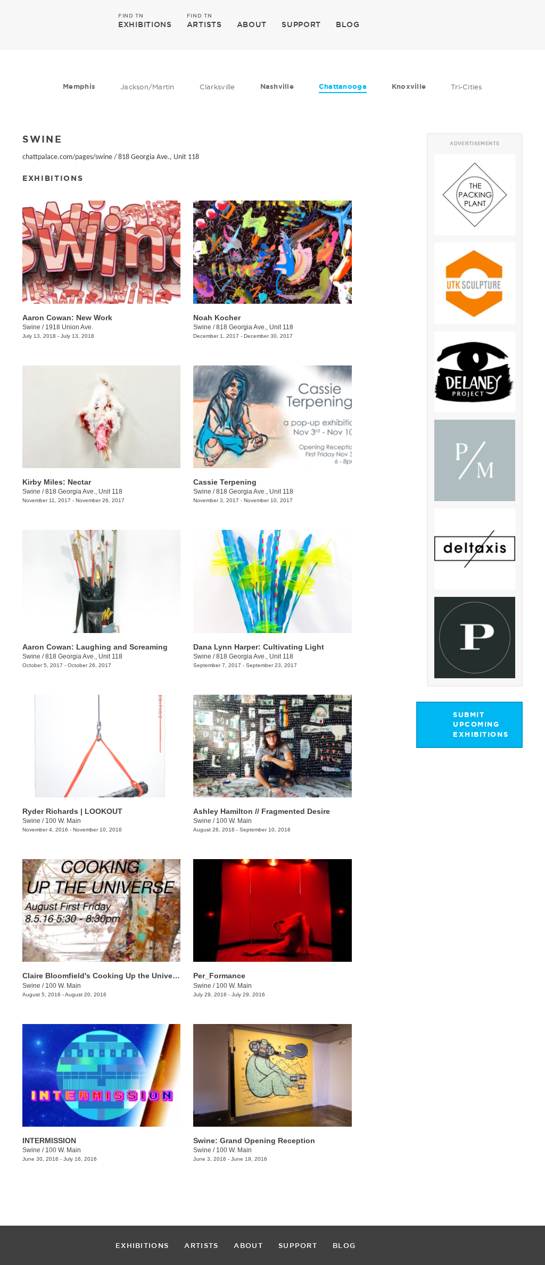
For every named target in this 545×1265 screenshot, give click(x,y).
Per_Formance (219, 975)
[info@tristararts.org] (512, 24)
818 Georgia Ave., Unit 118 (158, 157)
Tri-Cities (466, 86)
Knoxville (409, 86)
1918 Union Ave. (69, 327)
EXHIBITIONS (145, 24)
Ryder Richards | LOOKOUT (72, 811)
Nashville (277, 86)
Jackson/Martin (147, 86)
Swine (31, 327)
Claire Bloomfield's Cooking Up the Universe (103, 975)
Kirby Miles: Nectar (56, 482)
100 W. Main (63, 821)
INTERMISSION (49, 1140)
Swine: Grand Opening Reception (254, 1140)
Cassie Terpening (225, 482)
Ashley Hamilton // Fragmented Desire (261, 811)
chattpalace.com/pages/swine (67, 157)
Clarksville (217, 86)
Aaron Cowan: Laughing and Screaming (95, 647)
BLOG (348, 24)
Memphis (79, 86)
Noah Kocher (217, 317)
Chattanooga (343, 86)
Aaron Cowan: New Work (67, 317)
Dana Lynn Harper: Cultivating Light (258, 647)
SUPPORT (301, 24)
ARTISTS (204, 24)
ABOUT (252, 24)
